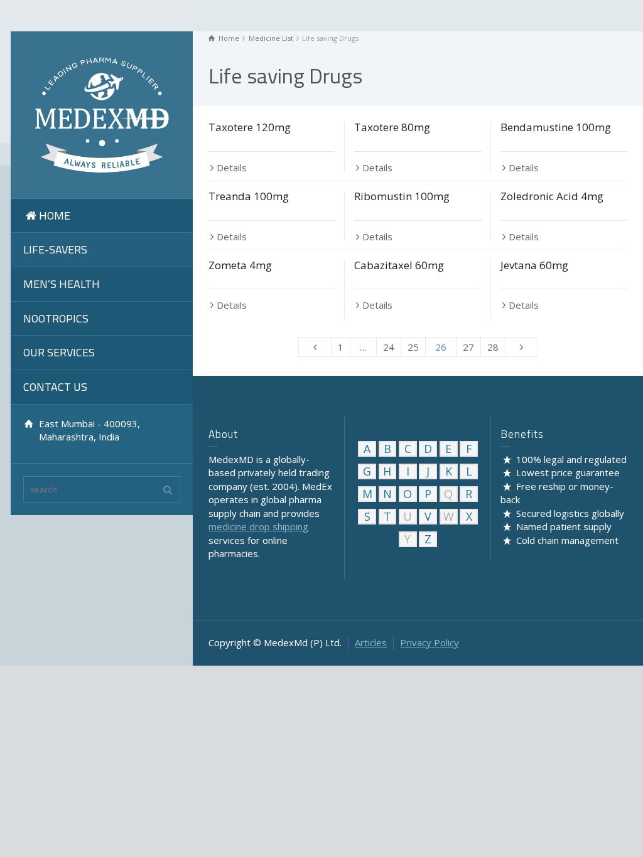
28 (493, 347)
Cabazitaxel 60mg (399, 265)
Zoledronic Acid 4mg (551, 196)
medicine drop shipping (258, 526)
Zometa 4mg (240, 265)
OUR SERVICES (59, 352)
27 (468, 347)
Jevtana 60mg (534, 265)
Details (232, 167)
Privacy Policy (429, 642)
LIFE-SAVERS (55, 249)
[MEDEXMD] (101, 113)
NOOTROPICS (56, 318)
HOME (54, 215)
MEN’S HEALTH (61, 283)
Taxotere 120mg (249, 127)
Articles (371, 642)
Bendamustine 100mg (555, 127)
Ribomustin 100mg (402, 196)
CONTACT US (55, 386)
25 (413, 347)
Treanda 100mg (248, 196)
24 (388, 347)
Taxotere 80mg (392, 127)
